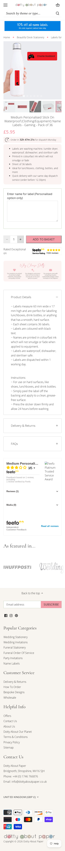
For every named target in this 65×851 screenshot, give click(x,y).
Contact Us (10, 721)
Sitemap (8, 747)
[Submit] (58, 13)
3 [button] (31, 96)
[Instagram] (11, 615)
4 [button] (34, 96)
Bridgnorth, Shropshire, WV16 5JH (24, 771)
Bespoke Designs (13, 692)
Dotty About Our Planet (17, 732)
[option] (32, 70)
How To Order (12, 687)
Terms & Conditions (15, 737)
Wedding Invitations (15, 642)
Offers (7, 716)
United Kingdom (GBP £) (19, 797)
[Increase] (20, 239)
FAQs (14, 444)
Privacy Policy (11, 742)
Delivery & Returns (23, 426)
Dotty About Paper (14, 766)
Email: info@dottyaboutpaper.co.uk (25, 782)
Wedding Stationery (15, 637)
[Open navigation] (5, 5)
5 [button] (38, 96)
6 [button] (41, 96)
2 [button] (27, 96)
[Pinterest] (16, 615)
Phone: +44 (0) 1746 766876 (20, 776)
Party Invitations (13, 658)
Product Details (21, 297)
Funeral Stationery (14, 647)
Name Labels (11, 663)
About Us (9, 726)
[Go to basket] (58, 5)
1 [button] (24, 96)
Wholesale (9, 697)
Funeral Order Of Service (18, 653)
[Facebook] (5, 615)
